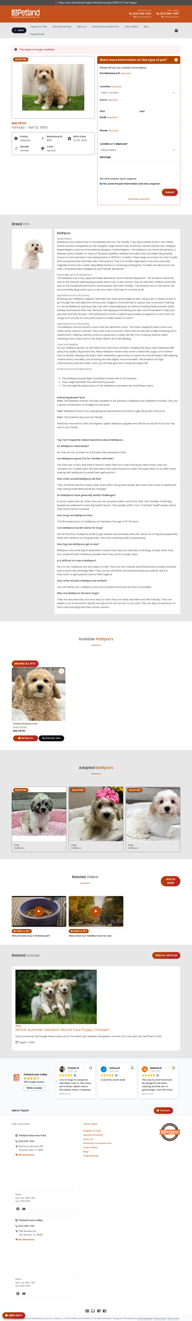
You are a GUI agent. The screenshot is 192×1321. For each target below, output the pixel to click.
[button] (178, 1081)
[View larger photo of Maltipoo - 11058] (61, 671)
